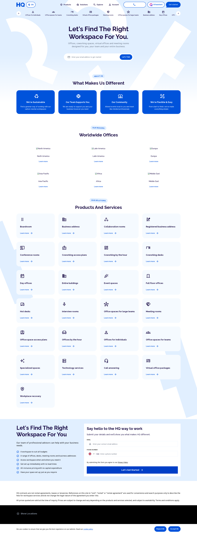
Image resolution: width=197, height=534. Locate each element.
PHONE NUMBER (92, 450)
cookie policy (88, 529)
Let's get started (132, 470)
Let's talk (126, 57)
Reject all (160, 529)
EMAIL (89, 440)
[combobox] (93, 453)
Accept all (174, 529)
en (31, 4)
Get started (173, 4)
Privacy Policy (123, 462)
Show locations (27, 513)
